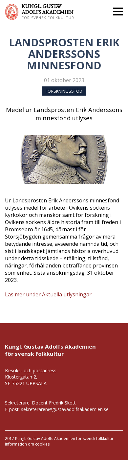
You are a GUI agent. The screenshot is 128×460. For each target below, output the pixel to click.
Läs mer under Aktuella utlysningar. (49, 294)
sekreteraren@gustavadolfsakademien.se (65, 409)
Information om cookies (27, 444)
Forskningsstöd (64, 91)
